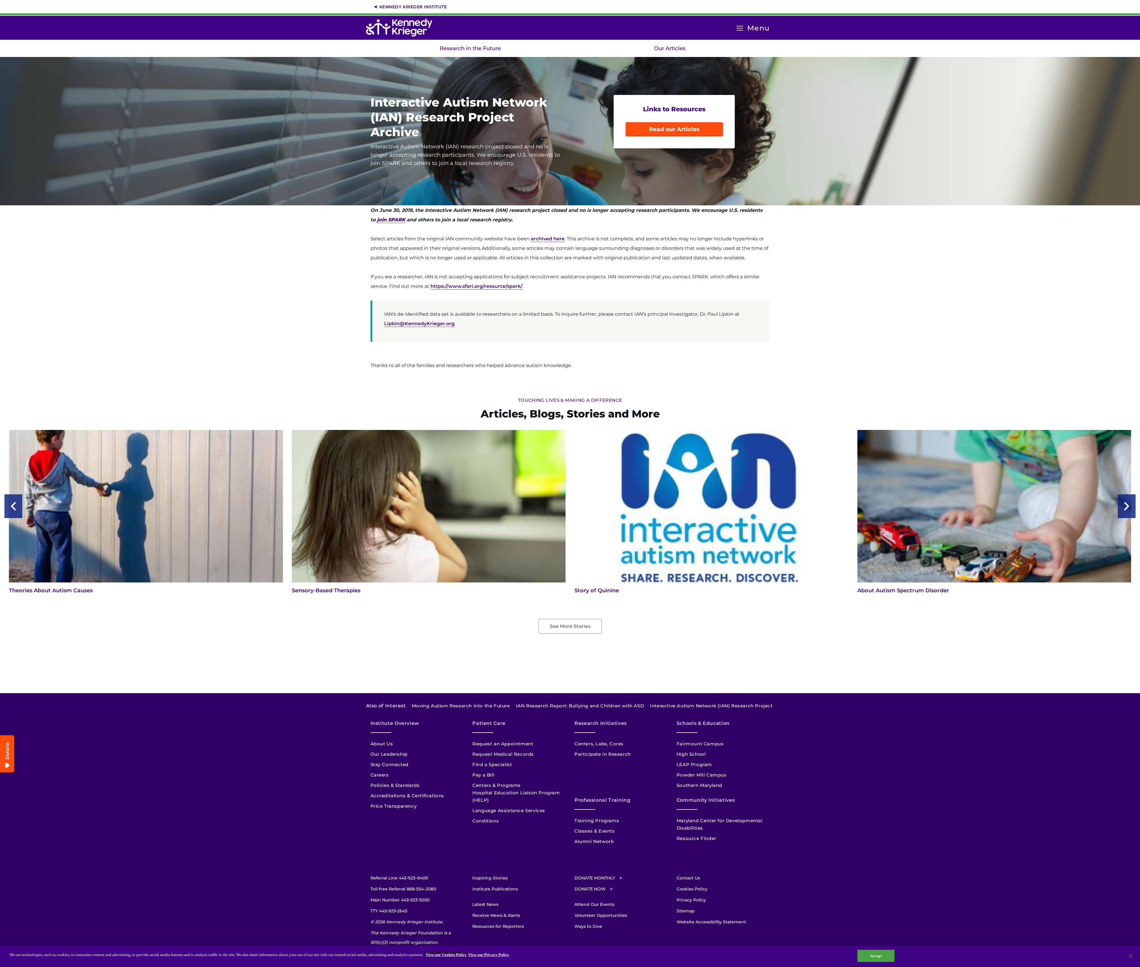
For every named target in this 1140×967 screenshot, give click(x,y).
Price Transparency (393, 806)
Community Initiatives (706, 800)
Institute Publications (495, 889)
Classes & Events (594, 831)
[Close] (1130, 956)
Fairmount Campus (700, 744)
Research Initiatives (600, 723)
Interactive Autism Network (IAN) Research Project (711, 706)
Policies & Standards (395, 785)
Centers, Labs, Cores (598, 744)
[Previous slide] (13, 506)
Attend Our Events (594, 904)
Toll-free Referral (403, 889)
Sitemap (686, 911)
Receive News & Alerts (496, 915)
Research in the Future (470, 48)
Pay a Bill (483, 775)
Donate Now (590, 889)
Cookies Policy (692, 889)
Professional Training (602, 800)
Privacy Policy (691, 900)
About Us (381, 744)
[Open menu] (740, 28)
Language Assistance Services (508, 810)
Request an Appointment (502, 744)
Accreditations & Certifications (407, 795)
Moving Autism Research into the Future (461, 706)
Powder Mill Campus (701, 775)
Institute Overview (394, 723)
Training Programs (596, 820)
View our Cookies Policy (446, 954)
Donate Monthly (594, 878)
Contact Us (688, 878)
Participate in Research (602, 754)
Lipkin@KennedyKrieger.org (419, 323)
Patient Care (489, 723)
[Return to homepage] (402, 27)
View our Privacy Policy (488, 954)
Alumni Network (594, 841)
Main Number (400, 900)
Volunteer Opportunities (600, 915)
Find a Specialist (492, 764)
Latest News (485, 904)
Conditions (485, 821)
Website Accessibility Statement (711, 922)
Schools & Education (703, 723)
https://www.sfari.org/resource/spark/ (476, 286)
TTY (388, 911)
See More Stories (570, 626)
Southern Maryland (699, 785)
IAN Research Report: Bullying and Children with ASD (580, 706)
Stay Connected (389, 764)
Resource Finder (696, 838)
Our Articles (669, 48)
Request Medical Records (503, 754)
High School (691, 754)
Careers (379, 775)
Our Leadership (389, 754)
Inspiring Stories (490, 878)
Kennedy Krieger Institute (413, 6)
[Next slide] (1127, 506)
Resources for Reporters (498, 926)
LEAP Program (694, 764)
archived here (548, 239)
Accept (876, 956)
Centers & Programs (496, 785)
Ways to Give (588, 926)
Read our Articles (674, 129)
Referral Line (399, 878)
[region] (570, 956)
